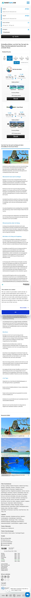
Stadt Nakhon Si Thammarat (7, 509)
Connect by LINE (6, 545)
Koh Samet (17, 499)
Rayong (2, 508)
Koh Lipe (8, 497)
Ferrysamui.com (4, 528)
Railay (17, 506)
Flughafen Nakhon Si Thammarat (8, 489)
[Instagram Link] (8, 577)
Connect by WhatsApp (7, 543)
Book (15, 98)
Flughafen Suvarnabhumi (16, 490)
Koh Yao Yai (9, 77)
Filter (18, 62)
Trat (5, 511)
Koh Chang (24, 494)
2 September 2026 (15, 58)
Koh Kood (8, 496)
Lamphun (22, 501)
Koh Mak (13, 497)
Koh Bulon (19, 494)
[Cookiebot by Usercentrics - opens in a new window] (23, 284)
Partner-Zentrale (4, 533)
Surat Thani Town (22, 509)
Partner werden (11, 533)
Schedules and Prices (15, 516)
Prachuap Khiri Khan (5, 506)
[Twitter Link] (5, 577)
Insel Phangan (4, 492)
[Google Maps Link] (2, 579)
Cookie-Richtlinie (14, 523)
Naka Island (10, 503)
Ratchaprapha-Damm (23, 506)
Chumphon (18, 487)
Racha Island (12, 506)
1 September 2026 (9, 58)
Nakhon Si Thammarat (5, 504)
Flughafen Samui (18, 489)
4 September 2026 (27, 58)
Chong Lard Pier (9, 78)
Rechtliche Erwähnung (5, 521)
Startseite (3, 516)
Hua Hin (27, 490)
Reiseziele (8, 516)
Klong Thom (14, 494)
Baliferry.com (11, 528)
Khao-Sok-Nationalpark (6, 494)
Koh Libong (3, 497)
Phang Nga (17, 504)
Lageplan (21, 523)
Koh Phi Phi (8, 499)
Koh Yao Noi (3, 501)
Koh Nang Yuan (24, 497)
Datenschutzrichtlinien (5, 523)
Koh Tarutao (22, 499)
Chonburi (13, 487)
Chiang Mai (8, 487)
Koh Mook (18, 497)
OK (15, 312)
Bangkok (3, 487)
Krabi (14, 501)
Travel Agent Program (19, 533)
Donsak (22, 487)
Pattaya (12, 504)
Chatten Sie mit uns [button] (6, 540)
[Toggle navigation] (28, 2)
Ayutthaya (8, 485)
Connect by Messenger (7, 541)
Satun (6, 508)
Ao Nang (21, 76)
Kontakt (25, 523)
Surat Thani (15, 509)
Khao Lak (26, 492)
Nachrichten (19, 518)
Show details (23, 307)
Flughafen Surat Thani (5, 490)
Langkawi (27, 501)
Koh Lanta (18, 496)
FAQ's (16, 519)
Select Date (4, 59)
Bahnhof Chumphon (14, 485)
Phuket (21, 504)
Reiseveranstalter (4, 519)
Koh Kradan (13, 496)
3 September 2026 (21, 58)
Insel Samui (10, 492)
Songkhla (15, 508)
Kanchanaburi (20, 492)
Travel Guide (21, 519)
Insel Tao (15, 492)
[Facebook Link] (2, 577)
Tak (27, 509)
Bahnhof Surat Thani (24, 485)
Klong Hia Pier (9, 116)
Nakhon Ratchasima (18, 503)
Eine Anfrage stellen (7, 538)
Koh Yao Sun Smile (17, 69)
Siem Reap (10, 508)
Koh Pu (12, 499)
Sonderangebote (4, 518)
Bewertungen (11, 519)
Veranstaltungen (12, 518)
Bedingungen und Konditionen (17, 521)
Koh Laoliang (24, 496)
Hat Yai (23, 490)
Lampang (18, 501)
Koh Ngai (3, 499)
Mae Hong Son (4, 503)
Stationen (23, 516)
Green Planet (20, 107)
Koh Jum (3, 496)
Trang (2, 511)
